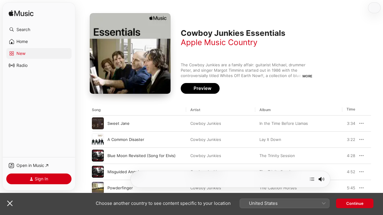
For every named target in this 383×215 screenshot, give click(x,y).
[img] (21, 13)
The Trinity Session (277, 155)
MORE (307, 76)
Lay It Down (270, 139)
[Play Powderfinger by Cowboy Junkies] (98, 188)
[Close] (10, 203)
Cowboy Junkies (205, 123)
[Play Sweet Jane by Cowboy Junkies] (98, 123)
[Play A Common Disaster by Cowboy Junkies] (98, 139)
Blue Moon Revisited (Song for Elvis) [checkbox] (141, 155)
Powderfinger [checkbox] (120, 187)
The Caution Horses (278, 187)
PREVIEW (348, 123)
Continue (355, 203)
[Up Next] (312, 179)
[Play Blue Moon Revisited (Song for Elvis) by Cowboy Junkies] (98, 156)
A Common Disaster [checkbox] (125, 139)
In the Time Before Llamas (283, 123)
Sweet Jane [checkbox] (118, 123)
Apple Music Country (219, 42)
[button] (39, 29)
